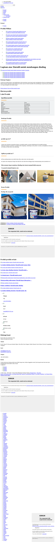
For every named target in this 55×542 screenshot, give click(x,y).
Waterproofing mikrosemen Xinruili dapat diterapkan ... (16, 280)
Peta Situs (39, 372)
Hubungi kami (6, 17)
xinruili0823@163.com (8, 2)
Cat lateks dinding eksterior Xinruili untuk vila (15, 43)
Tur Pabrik (8, 15)
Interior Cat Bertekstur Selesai (28, 374)
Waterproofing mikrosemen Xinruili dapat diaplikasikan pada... (19, 60)
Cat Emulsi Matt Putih (16, 374)
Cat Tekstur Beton (48, 374)
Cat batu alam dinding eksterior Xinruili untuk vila (16, 56)
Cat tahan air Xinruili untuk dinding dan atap (15, 32)
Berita (4, 12)
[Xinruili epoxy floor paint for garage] (9, 272)
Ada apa (9, 88)
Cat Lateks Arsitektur (39, 374)
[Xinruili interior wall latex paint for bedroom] (12, 262)
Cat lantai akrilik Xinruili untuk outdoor (14, 53)
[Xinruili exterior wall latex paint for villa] (11, 288)
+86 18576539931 (7, 301)
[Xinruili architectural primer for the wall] (9, 283)
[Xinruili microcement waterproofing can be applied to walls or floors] (18, 277)
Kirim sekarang (4, 88)
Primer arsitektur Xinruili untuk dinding (14, 39)
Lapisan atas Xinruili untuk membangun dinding (16, 36)
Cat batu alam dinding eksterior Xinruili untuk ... (14, 270)
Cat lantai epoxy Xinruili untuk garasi (14, 49)
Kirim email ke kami (15, 88)
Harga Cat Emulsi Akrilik (6, 374)
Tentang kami (6, 14)
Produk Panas (33, 372)
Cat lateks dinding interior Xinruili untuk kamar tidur (17, 46)
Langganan (3, 364)
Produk (4, 11)
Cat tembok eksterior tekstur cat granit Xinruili (15, 63)
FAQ (4, 13)
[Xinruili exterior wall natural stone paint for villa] (12, 267)
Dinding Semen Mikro (5, 375)
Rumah (4, 10)
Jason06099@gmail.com (6, 351)
